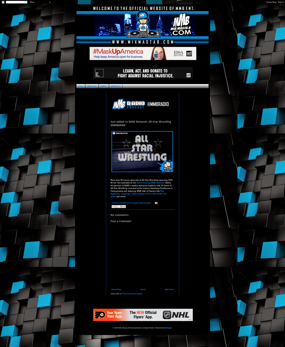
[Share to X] (118, 206)
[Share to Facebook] (121, 206)
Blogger (169, 328)
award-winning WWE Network (150, 183)
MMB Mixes (116, 86)
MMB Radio (92, 86)
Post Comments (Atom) (132, 294)
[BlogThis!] (115, 206)
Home (80, 86)
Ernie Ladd (151, 194)
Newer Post (116, 289)
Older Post (169, 289)
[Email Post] (156, 203)
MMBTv (104, 86)
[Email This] (113, 206)
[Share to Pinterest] (124, 206)
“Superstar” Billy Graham (132, 194)
